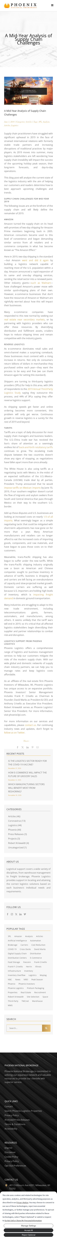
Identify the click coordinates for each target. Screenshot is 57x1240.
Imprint (8, 1147)
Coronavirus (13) (16, 820)
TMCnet (25, 1001)
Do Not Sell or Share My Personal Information (23, 1220)
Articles (29, 121)
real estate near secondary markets (24, 319)
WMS (10, 1005)
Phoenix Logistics (16, 988)
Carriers (24, 945)
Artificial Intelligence (17, 940)
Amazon (18, 936)
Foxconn (27, 962)
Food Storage (14, 962)
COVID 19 (12, 949)
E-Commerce (36, 957)
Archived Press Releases (17, 1119)
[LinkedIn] (20, 914)
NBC (10, 979)
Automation (35, 940)
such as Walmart (41, 282)
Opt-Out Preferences (15, 1165)
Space (45, 996)
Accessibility (11, 1128)
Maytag (43, 975)
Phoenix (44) (14, 829)
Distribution (35, 953)
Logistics (14, 125)
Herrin (29, 966)
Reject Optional (28, 1235)
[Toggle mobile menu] (54, 5)
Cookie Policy (11, 1156)
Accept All (28, 1230)
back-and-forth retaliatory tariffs (36, 447)
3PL (40, 121)
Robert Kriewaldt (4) (18, 843)
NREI (26, 979)
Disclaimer (10, 1152)
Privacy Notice (22, 1202)
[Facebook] (8, 914)
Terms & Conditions (15, 1124)
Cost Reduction (38, 945)
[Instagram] (12, 914)
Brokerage (12, 945)
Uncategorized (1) (17, 847)
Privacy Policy (12, 1115)
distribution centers (17, 957)
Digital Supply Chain (17, 953)
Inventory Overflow (16, 975)
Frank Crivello (40, 962)
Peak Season (37, 979)
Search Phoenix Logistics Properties (23, 1110)
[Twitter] (16, 914)
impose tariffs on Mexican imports (22, 487)
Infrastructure (14, 971)
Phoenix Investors (27, 983)
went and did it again (35, 260)
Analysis (46, 121)
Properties (12, 992)
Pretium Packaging (35, 988)
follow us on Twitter (14, 732)
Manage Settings (28, 1226)
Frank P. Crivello (15, 966)
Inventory (28, 971)
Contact (9, 1106)
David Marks (40, 949)
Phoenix (11, 983)
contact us (30, 725)
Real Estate (26, 992)
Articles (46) (14, 816)
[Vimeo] (25, 914)
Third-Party (13, 1001)
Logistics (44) (15, 825)
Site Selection (33, 996)
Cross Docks (25, 949)
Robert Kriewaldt (16, 996)
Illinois (38, 966)
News (17, 979)
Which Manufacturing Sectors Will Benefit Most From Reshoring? (26, 788)
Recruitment (40, 992)
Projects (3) (14, 838)
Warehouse (37, 1001)
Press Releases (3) (17, 834)
